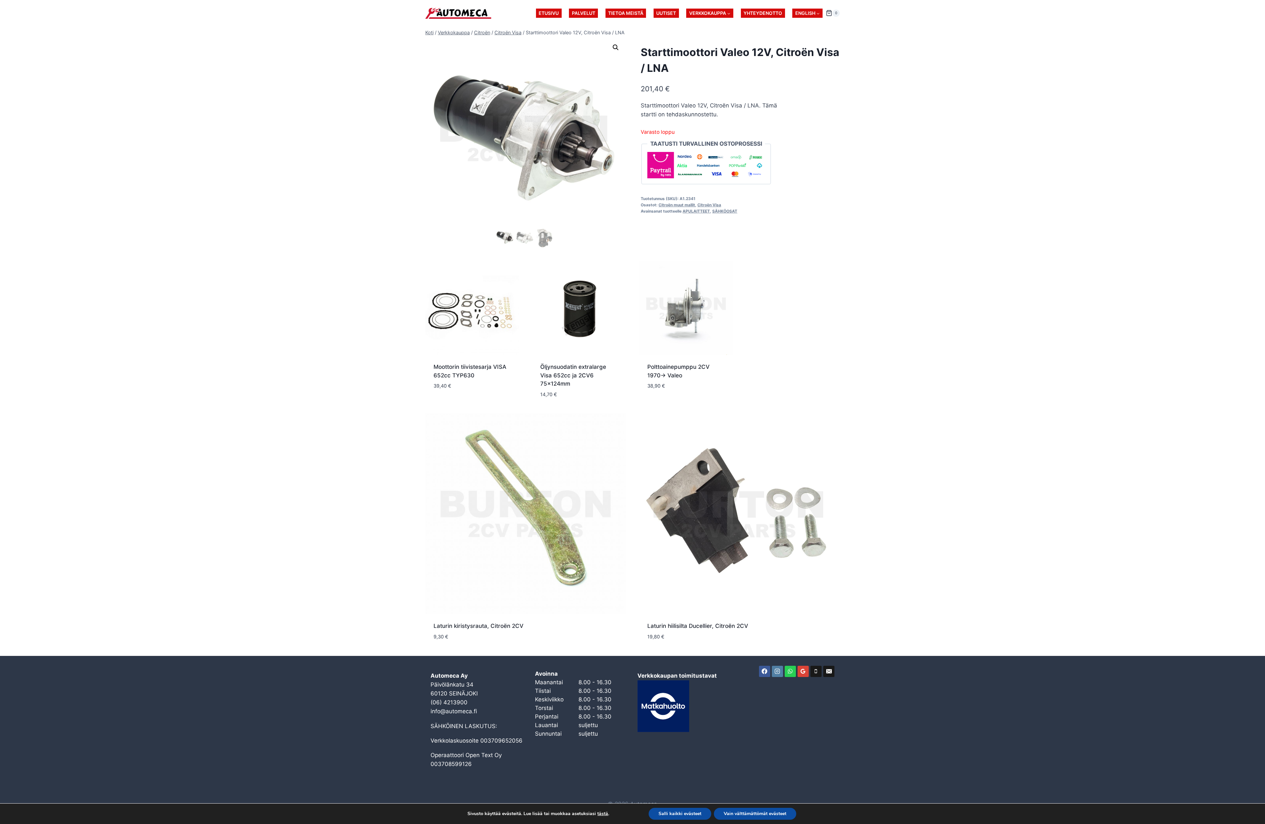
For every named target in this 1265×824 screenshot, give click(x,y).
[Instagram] (777, 671)
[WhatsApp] (790, 671)
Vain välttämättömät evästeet (755, 813)
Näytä (442, 405)
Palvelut (583, 13)
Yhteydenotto (763, 13)
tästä (602, 814)
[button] (616, 47)
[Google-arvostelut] (803, 671)
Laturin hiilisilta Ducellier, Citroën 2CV (697, 626)
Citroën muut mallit (677, 204)
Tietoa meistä (625, 13)
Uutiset (666, 13)
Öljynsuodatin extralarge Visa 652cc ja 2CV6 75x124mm (573, 375)
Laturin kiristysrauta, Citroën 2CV (478, 626)
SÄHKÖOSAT (724, 211)
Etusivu (549, 13)
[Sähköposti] (828, 671)
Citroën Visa (709, 204)
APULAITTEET (696, 211)
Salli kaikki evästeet (680, 813)
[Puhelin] (816, 671)
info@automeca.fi (454, 711)
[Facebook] (764, 671)
